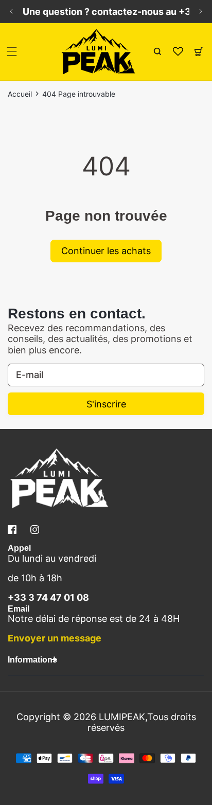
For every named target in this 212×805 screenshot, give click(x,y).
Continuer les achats (106, 250)
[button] (12, 51)
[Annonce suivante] (200, 11)
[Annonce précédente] (11, 11)
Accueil (20, 94)
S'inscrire (106, 404)
